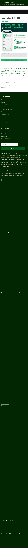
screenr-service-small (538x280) (17, 75)
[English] (1, 120)
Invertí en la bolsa (5, 138)
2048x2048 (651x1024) (11, 71)
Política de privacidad (6, 109)
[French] (3, 120)
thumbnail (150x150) (12, 68)
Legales (3, 102)
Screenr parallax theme (10, 546)
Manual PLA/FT (4, 104)
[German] (5, 120)
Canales (3, 131)
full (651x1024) (4, 68)
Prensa (2, 111)
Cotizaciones (4, 136)
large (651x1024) (17, 70)
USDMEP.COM (7, 2)
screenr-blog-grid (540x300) (15, 73)
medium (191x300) (22, 68)
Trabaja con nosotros (6, 114)
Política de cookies (5, 107)
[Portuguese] (8, 120)
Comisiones (4, 100)
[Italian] (6, 120)
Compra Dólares (5, 133)
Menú (25, 6)
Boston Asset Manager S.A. (15, 153)
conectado (13, 85)
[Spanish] (10, 120)
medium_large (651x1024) (7, 70)
